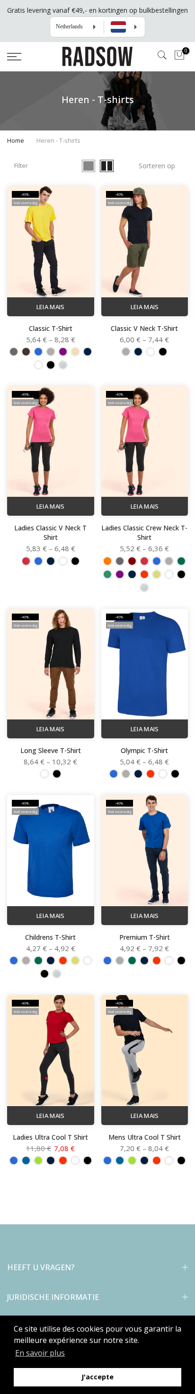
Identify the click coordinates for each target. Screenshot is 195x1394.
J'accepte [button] (97, 1376)
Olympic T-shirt (144, 750)
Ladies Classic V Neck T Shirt (50, 532)
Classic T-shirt (50, 328)
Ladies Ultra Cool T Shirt (50, 1137)
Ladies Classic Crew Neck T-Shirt (144, 532)
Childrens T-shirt (50, 937)
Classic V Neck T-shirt (144, 328)
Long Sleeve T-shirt (50, 750)
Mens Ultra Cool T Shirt (144, 1137)
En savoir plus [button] (40, 1353)
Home (15, 140)
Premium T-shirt (144, 937)
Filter (21, 165)
